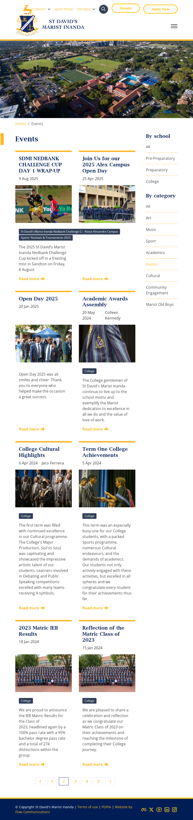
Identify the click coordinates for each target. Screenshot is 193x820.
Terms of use (87, 807)
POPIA (106, 807)
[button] (40, 9)
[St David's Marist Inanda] (49, 20)
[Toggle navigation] (174, 26)
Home (20, 123)
